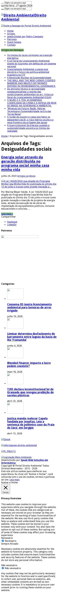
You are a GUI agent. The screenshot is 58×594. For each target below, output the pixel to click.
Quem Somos (14, 42)
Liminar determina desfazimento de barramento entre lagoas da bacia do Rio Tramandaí (32, 336)
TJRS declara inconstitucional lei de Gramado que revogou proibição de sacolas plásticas (30, 392)
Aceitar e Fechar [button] (9, 482)
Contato (11, 45)
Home (10, 31)
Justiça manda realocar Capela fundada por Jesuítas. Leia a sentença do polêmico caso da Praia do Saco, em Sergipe (30, 423)
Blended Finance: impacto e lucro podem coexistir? (29, 364)
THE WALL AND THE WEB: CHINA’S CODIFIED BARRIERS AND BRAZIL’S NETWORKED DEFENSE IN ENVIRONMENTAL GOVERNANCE (31, 83)
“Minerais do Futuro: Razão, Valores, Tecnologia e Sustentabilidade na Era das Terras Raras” (29, 111)
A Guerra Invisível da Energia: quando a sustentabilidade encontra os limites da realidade (28, 128)
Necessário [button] (7, 538)
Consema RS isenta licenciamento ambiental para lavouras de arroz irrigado (29, 307)
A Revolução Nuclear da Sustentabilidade (29, 77)
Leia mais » (7, 214)
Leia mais (14, 479)
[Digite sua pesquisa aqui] (2, 3)
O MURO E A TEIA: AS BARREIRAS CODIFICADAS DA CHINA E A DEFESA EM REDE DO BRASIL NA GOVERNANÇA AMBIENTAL (32, 103)
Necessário (10, 541)
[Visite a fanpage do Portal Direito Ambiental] (26, 25)
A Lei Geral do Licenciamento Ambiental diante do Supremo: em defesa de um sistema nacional (31, 63)
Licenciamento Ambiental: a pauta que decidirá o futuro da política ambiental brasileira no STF (28, 72)
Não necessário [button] (9, 565)
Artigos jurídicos (26, 176)
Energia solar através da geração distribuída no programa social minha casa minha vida (25, 163)
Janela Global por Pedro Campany (25, 36)
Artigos (11, 33)
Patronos (12, 39)
